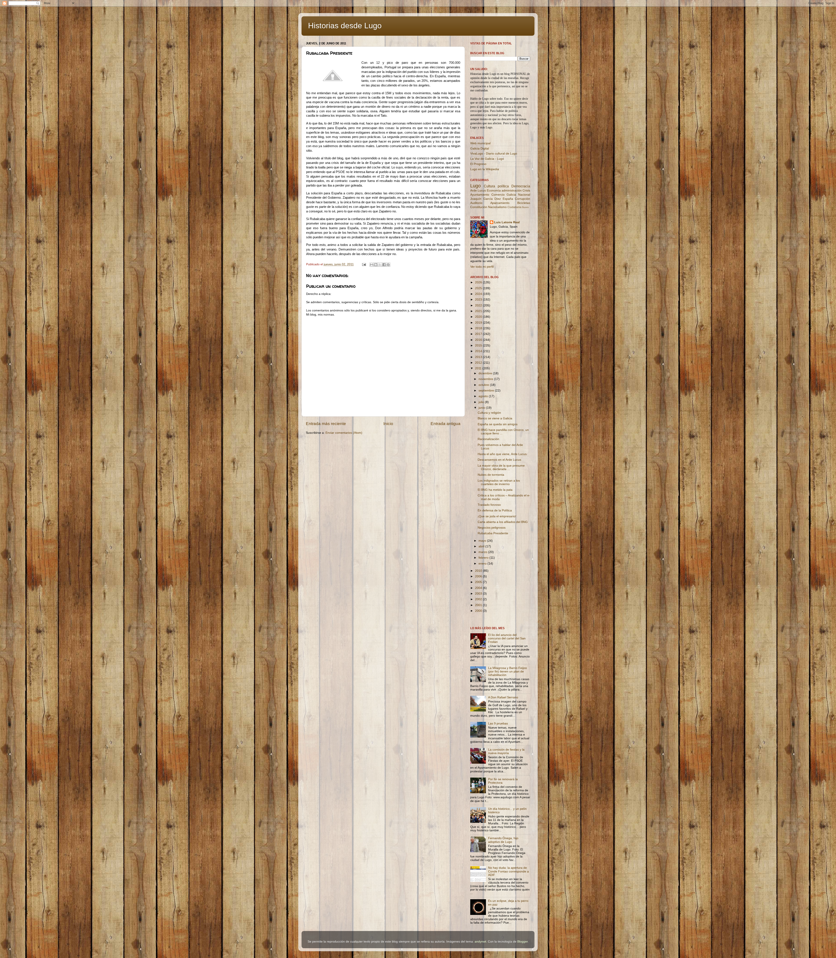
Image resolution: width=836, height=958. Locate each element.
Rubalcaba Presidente (493, 533)
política (503, 186)
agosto (484, 396)
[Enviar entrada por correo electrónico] (364, 264)
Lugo (475, 185)
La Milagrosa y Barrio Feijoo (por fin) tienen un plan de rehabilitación (507, 671)
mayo (483, 540)
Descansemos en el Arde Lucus (499, 459)
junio (482, 407)
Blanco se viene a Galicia (495, 418)
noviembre (486, 379)
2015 (479, 345)
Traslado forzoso (489, 504)
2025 (479, 288)
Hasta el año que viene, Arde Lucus (502, 454)
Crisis (526, 190)
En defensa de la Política (495, 510)
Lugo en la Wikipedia (484, 169)
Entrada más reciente (326, 423)
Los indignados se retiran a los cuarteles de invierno (499, 482)
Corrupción (522, 198)
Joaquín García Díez (485, 198)
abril (482, 546)
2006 (479, 576)
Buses (525, 207)
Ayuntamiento (479, 194)
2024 (479, 294)
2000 (479, 610)
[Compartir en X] (380, 264)
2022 (479, 305)
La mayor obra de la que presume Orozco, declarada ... (501, 467)
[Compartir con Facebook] (384, 264)
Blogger (522, 941)
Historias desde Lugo (345, 25)
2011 (478, 368)
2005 (479, 582)
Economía (494, 190)
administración (512, 190)
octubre (484, 385)
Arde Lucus (478, 190)
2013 (479, 357)
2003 (479, 593)
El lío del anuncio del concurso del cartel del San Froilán (507, 638)
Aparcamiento (499, 203)
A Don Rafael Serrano (503, 697)
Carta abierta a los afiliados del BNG (503, 522)
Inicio (388, 423)
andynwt (480, 941)
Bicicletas (523, 203)
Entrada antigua (445, 423)
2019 (479, 322)
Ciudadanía (514, 207)
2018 (479, 328)
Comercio (498, 194)
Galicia (511, 194)
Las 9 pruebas (498, 723)
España (508, 198)
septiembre (487, 390)
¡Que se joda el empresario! (497, 516)
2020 (479, 316)
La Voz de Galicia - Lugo (487, 158)
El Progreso (478, 164)
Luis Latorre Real (507, 222)
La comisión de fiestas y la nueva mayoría (506, 751)
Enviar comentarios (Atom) (343, 432)
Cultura (489, 186)
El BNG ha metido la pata (495, 489)
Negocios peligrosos (492, 527)
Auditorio (476, 203)
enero (483, 563)
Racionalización (488, 439)
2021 (479, 311)
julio (482, 402)
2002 (479, 599)
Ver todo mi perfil (482, 266)
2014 (479, 351)
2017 (479, 334)
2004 (479, 588)
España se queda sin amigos (497, 424)
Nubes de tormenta (491, 474)
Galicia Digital (479, 148)
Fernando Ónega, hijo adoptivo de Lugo (503, 840)
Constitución (478, 207)
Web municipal (480, 143)
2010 (479, 570)
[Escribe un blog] (376, 264)
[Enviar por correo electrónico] (371, 264)
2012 (479, 362)
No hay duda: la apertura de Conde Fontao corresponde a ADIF (508, 871)
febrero (484, 557)
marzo (483, 552)
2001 (479, 605)
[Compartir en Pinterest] (388, 264)
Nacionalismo (497, 207)
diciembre (486, 373)
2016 (479, 339)
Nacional (524, 194)
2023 (479, 299)
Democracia (520, 186)
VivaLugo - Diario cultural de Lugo (493, 153)
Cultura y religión (489, 412)
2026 (479, 282)
